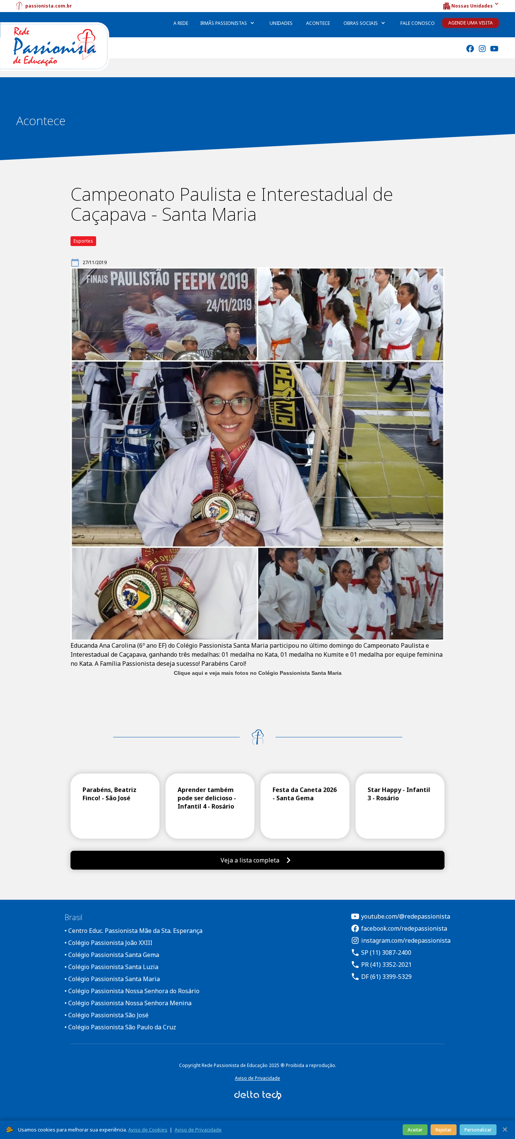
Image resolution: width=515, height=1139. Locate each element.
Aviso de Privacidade (257, 1078)
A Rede (180, 23)
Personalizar (478, 1130)
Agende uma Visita (470, 23)
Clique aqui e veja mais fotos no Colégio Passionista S (244, 673)
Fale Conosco (417, 23)
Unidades (281, 23)
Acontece (318, 23)
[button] (470, 6)
